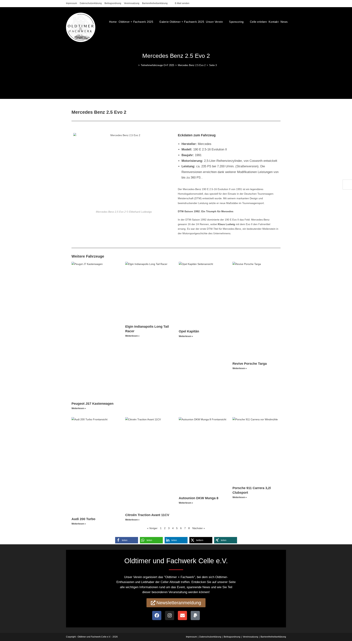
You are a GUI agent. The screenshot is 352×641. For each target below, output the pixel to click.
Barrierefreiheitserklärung (155, 3)
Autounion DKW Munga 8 (198, 498)
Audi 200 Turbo (83, 519)
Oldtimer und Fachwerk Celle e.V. (94, 636)
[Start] (136, 65)
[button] (126, 540)
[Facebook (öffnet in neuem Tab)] (276, 3)
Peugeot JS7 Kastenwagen (92, 403)
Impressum (71, 3)
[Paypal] (195, 615)
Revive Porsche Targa (249, 363)
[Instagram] (169, 615)
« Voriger (152, 528)
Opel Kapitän (189, 331)
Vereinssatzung (131, 3)
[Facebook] (156, 615)
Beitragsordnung (112, 3)
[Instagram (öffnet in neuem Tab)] (281, 3)
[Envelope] (182, 615)
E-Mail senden (182, 3)
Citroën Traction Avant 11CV (147, 515)
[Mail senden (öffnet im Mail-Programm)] (284, 3)
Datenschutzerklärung (91, 3)
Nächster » (198, 528)
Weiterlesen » (79, 408)
